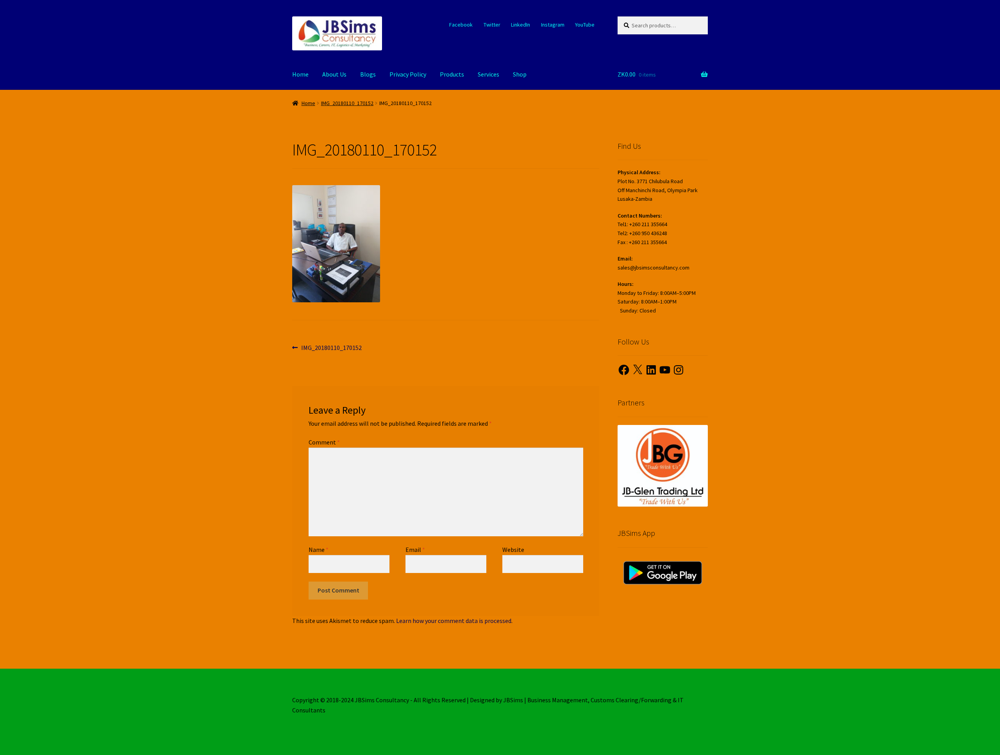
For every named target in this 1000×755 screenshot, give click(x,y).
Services (488, 74)
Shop (520, 74)
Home (300, 74)
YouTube (585, 24)
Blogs (368, 74)
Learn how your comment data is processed (453, 621)
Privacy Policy (407, 74)
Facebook (461, 24)
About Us (334, 74)
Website (513, 549)
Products (452, 74)
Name (319, 549)
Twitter (492, 24)
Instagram (552, 24)
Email (415, 549)
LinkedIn (520, 24)
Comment (324, 442)
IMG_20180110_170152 (347, 103)
